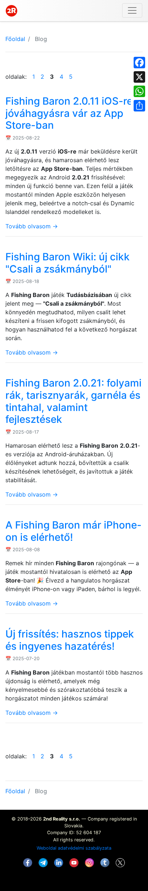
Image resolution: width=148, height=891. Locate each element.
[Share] (139, 106)
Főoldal (15, 38)
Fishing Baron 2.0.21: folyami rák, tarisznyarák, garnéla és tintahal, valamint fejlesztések (73, 401)
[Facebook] (139, 62)
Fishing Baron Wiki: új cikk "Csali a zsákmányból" (67, 263)
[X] (139, 77)
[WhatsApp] (139, 91)
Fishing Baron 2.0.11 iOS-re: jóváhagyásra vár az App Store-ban (70, 113)
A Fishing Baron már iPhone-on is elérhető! (73, 531)
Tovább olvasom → (31, 226)
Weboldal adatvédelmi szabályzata (74, 848)
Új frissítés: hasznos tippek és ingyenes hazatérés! (69, 640)
